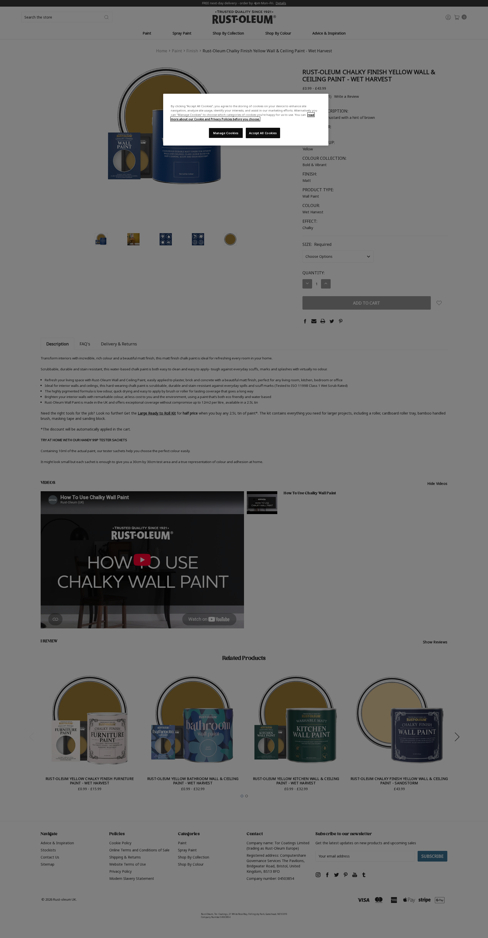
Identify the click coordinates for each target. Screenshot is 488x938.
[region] (245, 120)
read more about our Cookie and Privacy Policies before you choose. (242, 117)
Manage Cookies (225, 133)
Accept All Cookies (263, 133)
